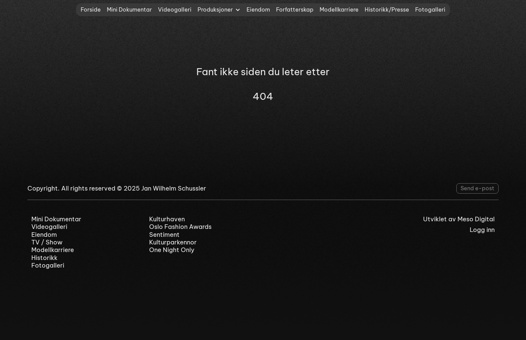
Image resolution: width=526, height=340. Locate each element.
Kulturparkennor (173, 242)
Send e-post (477, 188)
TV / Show (46, 242)
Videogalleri (174, 9)
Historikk (44, 257)
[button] (219, 10)
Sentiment (164, 234)
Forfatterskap (295, 9)
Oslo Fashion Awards (180, 226)
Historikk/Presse (387, 9)
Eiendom (258, 9)
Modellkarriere (339, 9)
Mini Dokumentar (129, 9)
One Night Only (172, 250)
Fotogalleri (430, 9)
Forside (91, 9)
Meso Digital (476, 219)
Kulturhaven (167, 219)
